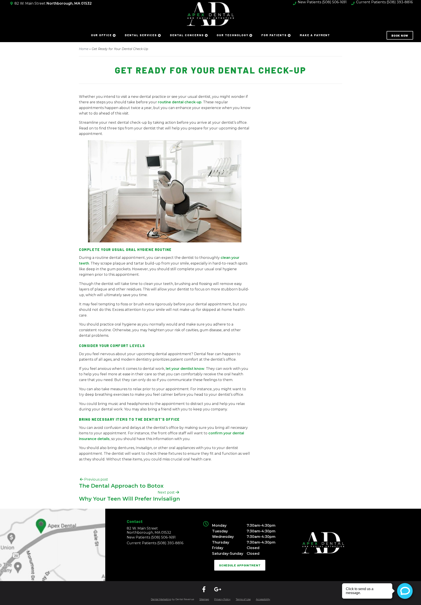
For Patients (274, 35)
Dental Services (141, 35)
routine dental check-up (180, 102)
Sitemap (204, 599)
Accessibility (263, 599)
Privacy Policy (222, 599)
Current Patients (155, 543)
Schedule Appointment (239, 565)
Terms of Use (243, 599)
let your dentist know (185, 369)
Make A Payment (315, 35)
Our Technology (232, 35)
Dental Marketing (161, 599)
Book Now (399, 35)
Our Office (101, 35)
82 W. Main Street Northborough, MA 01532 (149, 530)
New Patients (151, 537)
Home (83, 49)
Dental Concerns (187, 35)
